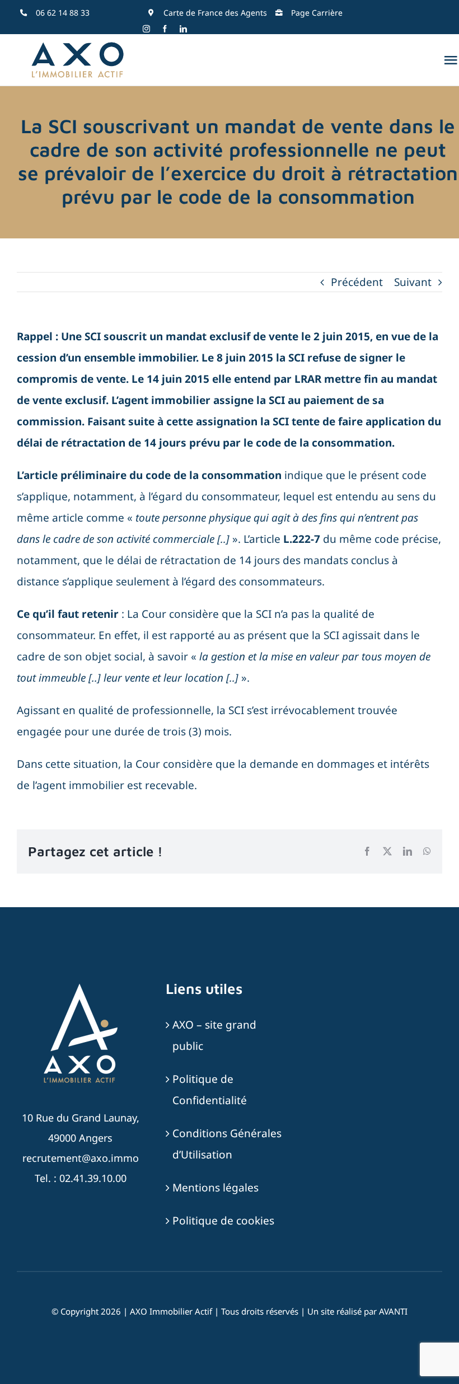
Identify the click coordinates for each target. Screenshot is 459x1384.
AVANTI (393, 1311)
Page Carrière (317, 12)
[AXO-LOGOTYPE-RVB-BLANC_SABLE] (81, 985)
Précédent (357, 282)
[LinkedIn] (407, 851)
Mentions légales (215, 1187)
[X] (387, 851)
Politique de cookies (223, 1220)
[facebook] (164, 28)
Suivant (413, 282)
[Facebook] (367, 851)
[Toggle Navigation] (450, 60)
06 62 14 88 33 (63, 12)
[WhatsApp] (427, 851)
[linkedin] (183, 28)
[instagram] (146, 28)
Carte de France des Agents (215, 12)
